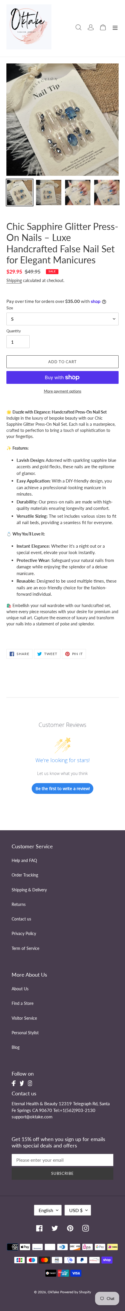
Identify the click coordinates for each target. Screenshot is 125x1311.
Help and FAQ (24, 860)
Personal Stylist (25, 1032)
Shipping (14, 280)
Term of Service (25, 948)
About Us (20, 989)
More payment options (62, 391)
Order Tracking (25, 875)
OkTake (53, 1292)
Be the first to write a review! (62, 788)
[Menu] (115, 27)
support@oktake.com (32, 1116)
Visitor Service (24, 1018)
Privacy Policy (24, 933)
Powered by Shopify (75, 1292)
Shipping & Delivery (29, 890)
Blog (15, 1047)
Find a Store (22, 1003)
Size (9, 308)
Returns (19, 904)
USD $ (76, 1210)
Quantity (13, 331)
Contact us (21, 919)
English (46, 1210)
